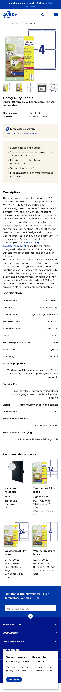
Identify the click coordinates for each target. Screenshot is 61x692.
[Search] (43, 14)
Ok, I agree (14, 679)
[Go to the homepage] (10, 15)
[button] (7, 87)
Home (5, 24)
